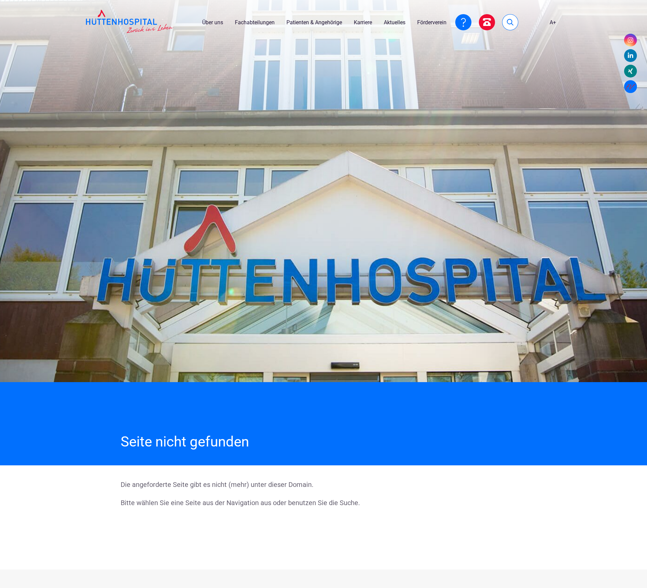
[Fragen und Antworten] (463, 22)
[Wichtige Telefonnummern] (487, 22)
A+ (553, 22)
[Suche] (510, 22)
